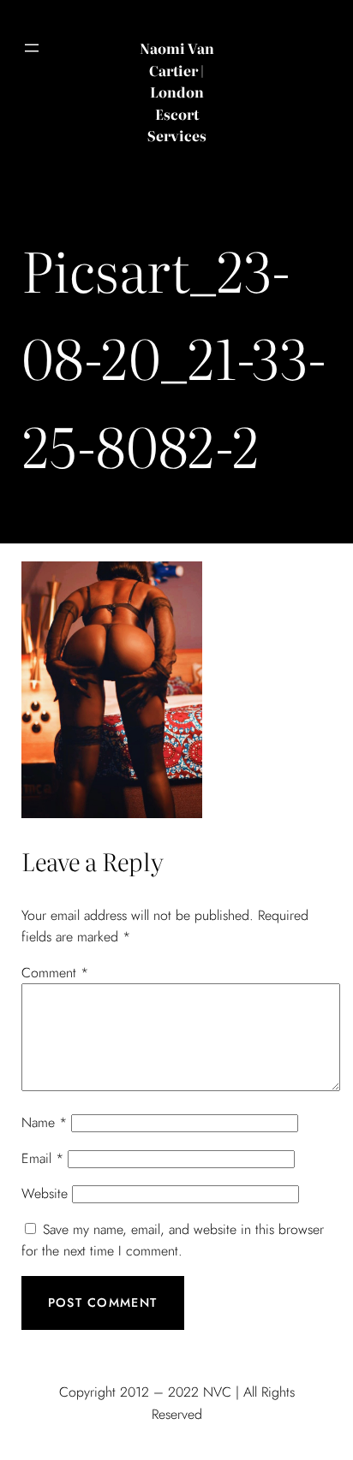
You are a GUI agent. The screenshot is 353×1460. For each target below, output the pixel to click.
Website (44, 1193)
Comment (54, 972)
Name (44, 1122)
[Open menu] (31, 48)
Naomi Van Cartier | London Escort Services (177, 91)
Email (42, 1158)
